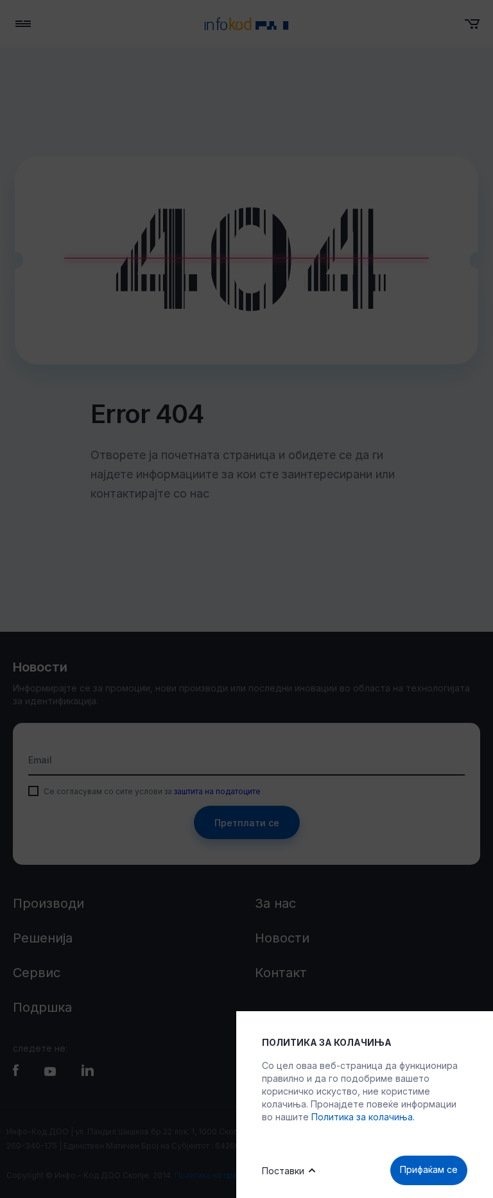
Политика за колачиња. (363, 1116)
